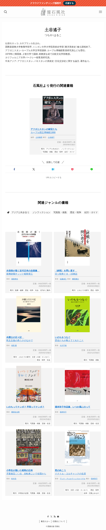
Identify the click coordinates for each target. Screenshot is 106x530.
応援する (69, 3)
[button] (14, 169)
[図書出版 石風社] (52, 11)
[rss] (54, 516)
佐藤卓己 (63, 279)
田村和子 (94, 479)
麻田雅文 (75, 279)
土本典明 (39, 137)
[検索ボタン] (5, 11)
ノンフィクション (41, 212)
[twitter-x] (51, 516)
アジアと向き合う (20, 212)
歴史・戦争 (75, 212)
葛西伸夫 (14, 279)
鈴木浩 (13, 479)
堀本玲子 (63, 412)
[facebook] (48, 516)
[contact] (58, 516)
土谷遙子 (51, 137)
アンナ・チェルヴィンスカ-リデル (72, 479)
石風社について (59, 521)
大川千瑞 (63, 345)
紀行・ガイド (91, 212)
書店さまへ (45, 521)
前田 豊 (14, 345)
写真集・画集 (60, 212)
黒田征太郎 (15, 412)
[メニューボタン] (100, 11)
